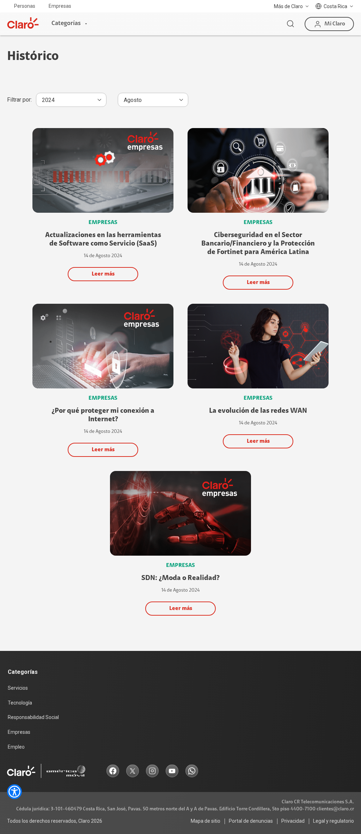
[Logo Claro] (23, 23)
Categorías (66, 23)
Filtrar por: (19, 99)
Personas (24, 6)
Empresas (60, 6)
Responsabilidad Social (33, 717)
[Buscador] (290, 24)
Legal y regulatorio (333, 821)
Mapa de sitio (205, 821)
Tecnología (20, 703)
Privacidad (293, 821)
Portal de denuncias (251, 821)
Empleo (16, 747)
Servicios (18, 688)
